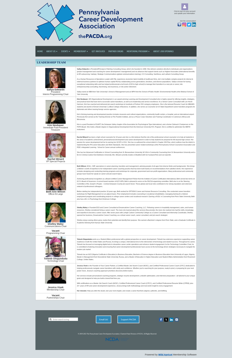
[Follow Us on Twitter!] (189, 26)
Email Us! (103, 319)
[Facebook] (161, 320)
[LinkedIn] (194, 26)
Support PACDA (128, 319)
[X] (166, 320)
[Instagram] (184, 26)
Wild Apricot (165, 354)
